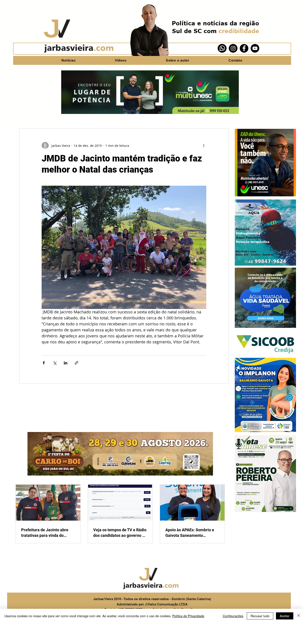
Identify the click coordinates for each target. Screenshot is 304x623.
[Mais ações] (203, 145)
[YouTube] (255, 48)
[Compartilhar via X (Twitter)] (55, 363)
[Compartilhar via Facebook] (44, 363)
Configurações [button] (233, 616)
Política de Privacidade (188, 616)
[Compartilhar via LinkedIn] (65, 363)
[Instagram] (233, 48)
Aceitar (285, 616)
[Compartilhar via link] (76, 363)
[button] (265, 162)
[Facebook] (244, 48)
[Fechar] (298, 615)
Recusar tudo (260, 616)
